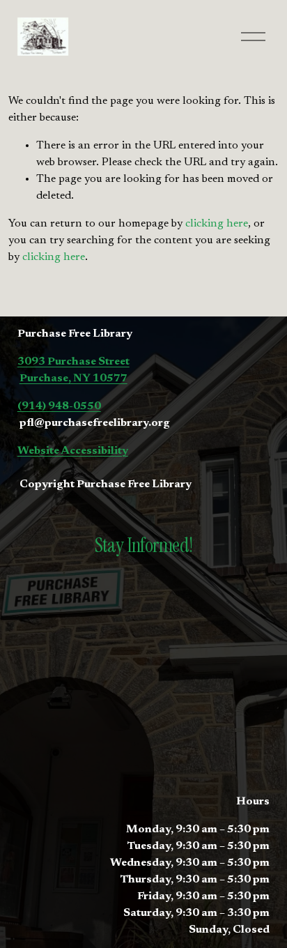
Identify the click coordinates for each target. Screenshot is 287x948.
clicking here (216, 223)
